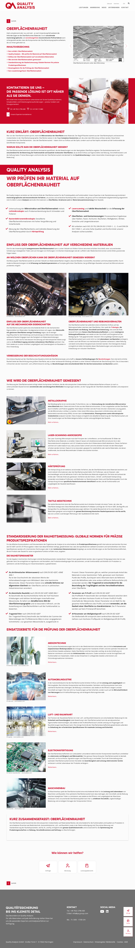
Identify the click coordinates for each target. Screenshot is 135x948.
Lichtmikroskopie (16, 211)
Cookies (120, 942)
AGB (126, 942)
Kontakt (125, 7)
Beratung (128, 933)
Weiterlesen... (52, 662)
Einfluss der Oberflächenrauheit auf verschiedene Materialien (31, 57)
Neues (104, 7)
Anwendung (95, 7)
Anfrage (128, 913)
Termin (128, 923)
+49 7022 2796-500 (77, 911)
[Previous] (71, 46)
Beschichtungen (104, 359)
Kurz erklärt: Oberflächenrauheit (20, 51)
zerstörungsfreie (32, 38)
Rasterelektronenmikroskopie (22, 219)
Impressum (77, 942)
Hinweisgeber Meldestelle (105, 942)
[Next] (126, 46)
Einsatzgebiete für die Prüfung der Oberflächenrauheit (28, 68)
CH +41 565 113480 (36, 109)
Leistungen (83, 7)
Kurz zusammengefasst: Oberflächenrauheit (24, 71)
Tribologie (115, 327)
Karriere (116, 3)
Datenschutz (88, 942)
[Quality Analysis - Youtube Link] (102, 911)
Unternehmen (113, 7)
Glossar (109, 3)
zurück (13, 21)
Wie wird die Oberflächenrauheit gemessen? (24, 60)
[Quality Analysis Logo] (20, 3)
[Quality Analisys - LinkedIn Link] (107, 911)
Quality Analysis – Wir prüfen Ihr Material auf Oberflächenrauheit (32, 54)
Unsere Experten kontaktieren (21, 114)
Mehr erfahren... (53, 422)
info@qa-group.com (80, 913)
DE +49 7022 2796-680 (18, 109)
